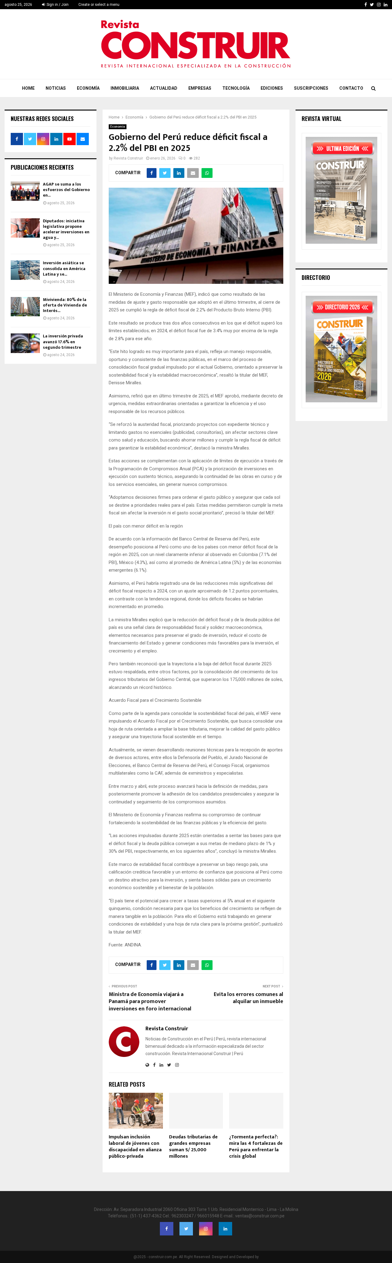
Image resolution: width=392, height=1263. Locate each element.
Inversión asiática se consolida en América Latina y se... (64, 268)
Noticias (56, 88)
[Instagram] (206, 1228)
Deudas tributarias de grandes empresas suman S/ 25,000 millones (193, 1146)
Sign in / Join (57, 4)
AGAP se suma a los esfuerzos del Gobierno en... (66, 190)
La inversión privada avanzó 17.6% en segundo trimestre (63, 342)
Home (28, 88)
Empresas (199, 88)
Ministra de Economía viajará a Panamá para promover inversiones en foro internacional (150, 1002)
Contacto (351, 88)
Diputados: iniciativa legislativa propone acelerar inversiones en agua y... (66, 229)
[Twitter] (186, 1228)
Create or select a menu (98, 4)
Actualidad (163, 88)
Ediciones (272, 88)
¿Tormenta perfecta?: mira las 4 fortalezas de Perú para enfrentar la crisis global (256, 1146)
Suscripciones (311, 88)
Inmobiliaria (125, 88)
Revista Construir (128, 158)
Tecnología (236, 88)
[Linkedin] (225, 1228)
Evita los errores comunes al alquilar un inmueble (248, 998)
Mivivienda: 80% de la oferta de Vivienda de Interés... (65, 305)
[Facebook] (166, 1228)
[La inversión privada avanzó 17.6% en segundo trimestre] (25, 343)
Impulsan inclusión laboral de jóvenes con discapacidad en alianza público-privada (135, 1146)
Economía (88, 88)
